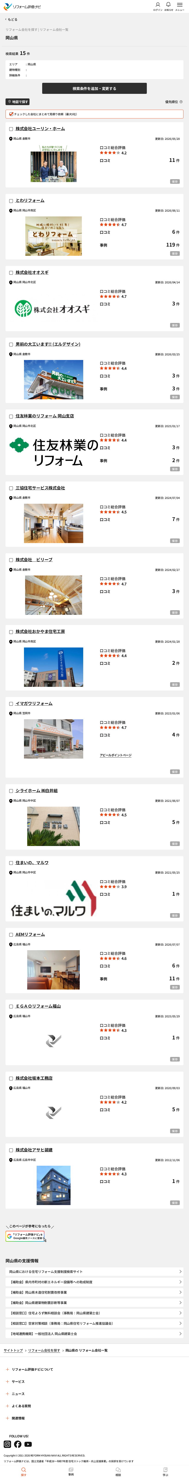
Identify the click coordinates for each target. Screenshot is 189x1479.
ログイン (157, 9)
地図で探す (20, 101)
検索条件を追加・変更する (94, 88)
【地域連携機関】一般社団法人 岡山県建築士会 (43, 1333)
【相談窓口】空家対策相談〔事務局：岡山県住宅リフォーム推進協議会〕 (62, 1323)
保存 (175, 181)
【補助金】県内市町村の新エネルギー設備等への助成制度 (50, 1282)
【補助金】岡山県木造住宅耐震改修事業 (38, 1292)
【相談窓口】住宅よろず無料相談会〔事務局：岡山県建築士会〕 (55, 1313)
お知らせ (169, 9)
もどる (13, 19)
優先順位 (172, 101)
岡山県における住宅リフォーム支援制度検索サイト (46, 1271)
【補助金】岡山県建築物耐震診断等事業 (38, 1302)
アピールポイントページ (115, 755)
